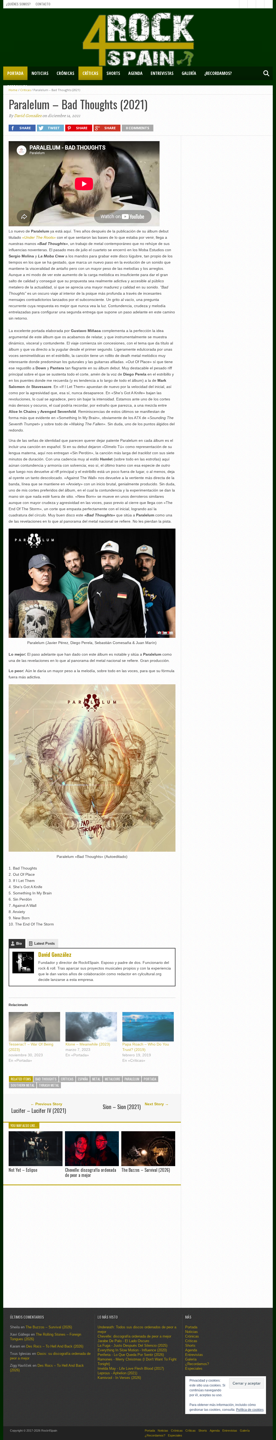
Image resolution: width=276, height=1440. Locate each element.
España (83, 1079)
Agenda (135, 73)
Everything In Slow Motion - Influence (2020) (132, 1350)
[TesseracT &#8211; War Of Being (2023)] (34, 1026)
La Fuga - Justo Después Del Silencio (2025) (132, 1345)
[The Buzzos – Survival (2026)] (148, 1164)
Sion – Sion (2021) (122, 1106)
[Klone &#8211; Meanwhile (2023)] (91, 1026)
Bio (19, 943)
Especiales (17, 87)
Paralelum (132, 1079)
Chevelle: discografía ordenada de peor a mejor (90, 1172)
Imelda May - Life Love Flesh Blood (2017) (131, 1368)
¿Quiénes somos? (18, 4)
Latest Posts (44, 943)
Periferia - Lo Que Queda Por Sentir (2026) (131, 1355)
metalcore (112, 1079)
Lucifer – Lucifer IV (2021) (38, 1110)
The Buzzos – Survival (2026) (145, 1170)
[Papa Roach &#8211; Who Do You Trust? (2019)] (148, 1026)
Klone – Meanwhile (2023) (87, 1044)
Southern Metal (22, 1085)
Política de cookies (250, 1410)
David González (28, 116)
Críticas (90, 73)
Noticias (40, 73)
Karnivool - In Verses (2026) (119, 1378)
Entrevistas (162, 73)
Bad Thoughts (46, 1079)
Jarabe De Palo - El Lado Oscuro (123, 1341)
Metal (96, 1079)
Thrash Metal (49, 1085)
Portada (15, 73)
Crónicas (65, 73)
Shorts (113, 73)
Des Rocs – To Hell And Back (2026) (54, 1346)
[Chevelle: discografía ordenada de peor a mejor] (92, 1164)
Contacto (43, 4)
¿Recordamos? (218, 73)
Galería (189, 73)
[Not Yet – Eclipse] (36, 1164)
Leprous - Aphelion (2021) (117, 1373)
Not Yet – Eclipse (23, 1170)
